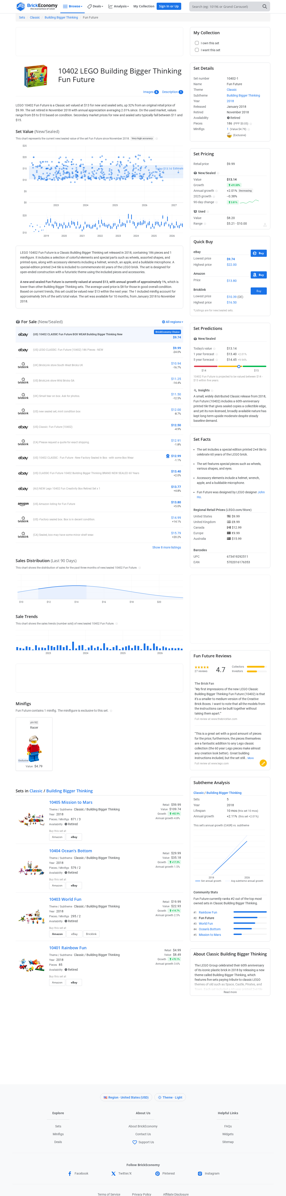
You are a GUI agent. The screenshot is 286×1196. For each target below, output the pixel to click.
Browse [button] (74, 6)
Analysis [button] (120, 6)
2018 (59, 814)
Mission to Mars (210, 935)
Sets (22, 17)
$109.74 (175, 809)
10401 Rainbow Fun (67, 947)
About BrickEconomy (143, 1126)
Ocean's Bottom (210, 929)
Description (170, 92)
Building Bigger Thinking (61, 17)
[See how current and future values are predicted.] (265, 225)
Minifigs (58, 1134)
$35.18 (176, 857)
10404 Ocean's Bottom (70, 850)
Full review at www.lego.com (212, 763)
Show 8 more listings (166, 547)
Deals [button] (97, 6)
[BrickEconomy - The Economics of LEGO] (37, 6)
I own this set (153, 831)
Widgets (227, 1134)
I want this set (153, 838)
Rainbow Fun (208, 912)
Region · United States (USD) (128, 1097)
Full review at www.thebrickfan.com (216, 719)
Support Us (146, 1142)
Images (148, 92)
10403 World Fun (65, 899)
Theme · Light (172, 1097)
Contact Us (143, 1134)
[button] (156, 138)
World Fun (206, 923)
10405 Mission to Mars (71, 802)
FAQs (228, 1126)
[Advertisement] (99, 40)
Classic (35, 17)
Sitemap (228, 1142)
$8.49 (177, 954)
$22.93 (176, 906)
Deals (58, 1142)
